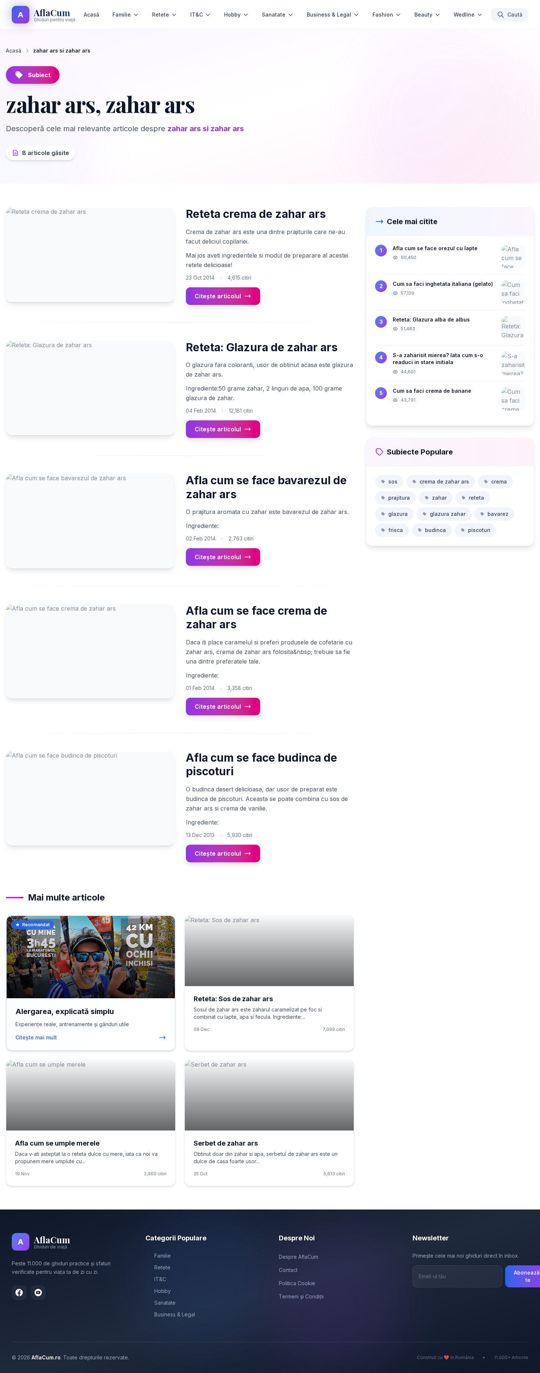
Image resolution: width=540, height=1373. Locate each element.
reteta (476, 498)
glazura (398, 514)
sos (392, 481)
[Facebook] (19, 1292)
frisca (395, 530)
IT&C (196, 14)
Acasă (91, 14)
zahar (439, 498)
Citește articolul (218, 296)
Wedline (464, 14)
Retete (160, 14)
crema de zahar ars (444, 481)
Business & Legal (329, 14)
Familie (121, 14)
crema (499, 481)
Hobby (232, 14)
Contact (288, 1270)
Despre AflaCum (298, 1257)
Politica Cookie (297, 1283)
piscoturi (479, 530)
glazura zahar (447, 514)
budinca (435, 530)
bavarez (497, 514)
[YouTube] (38, 1292)
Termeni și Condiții (301, 1296)
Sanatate (273, 14)
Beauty (423, 14)
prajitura (399, 498)
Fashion (382, 14)
